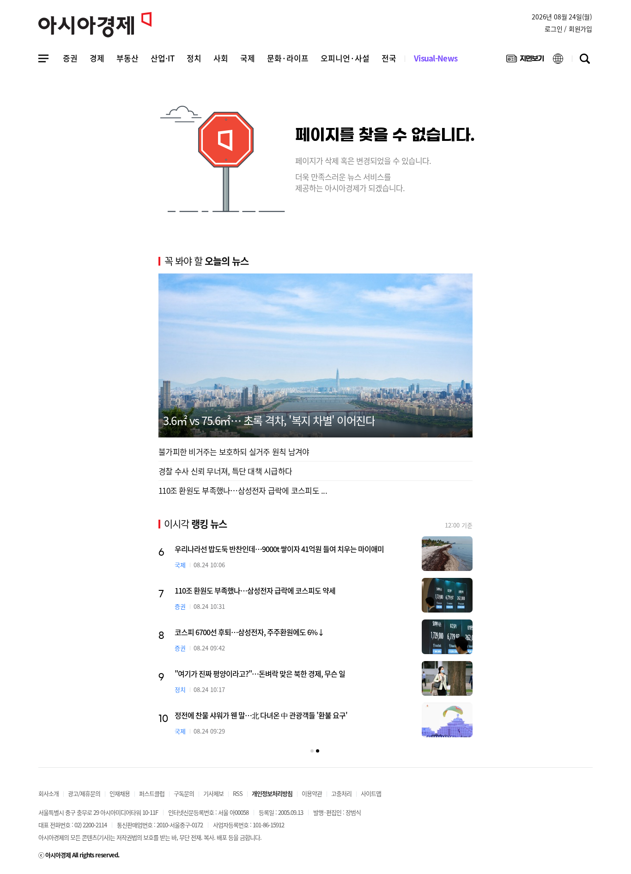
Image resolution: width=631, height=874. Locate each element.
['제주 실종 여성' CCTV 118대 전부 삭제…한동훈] (197, 636)
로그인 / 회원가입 (568, 28)
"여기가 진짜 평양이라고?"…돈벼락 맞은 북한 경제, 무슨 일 (331, 673)
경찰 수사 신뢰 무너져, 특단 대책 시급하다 (225, 471)
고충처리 (341, 793)
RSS (238, 793)
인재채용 (119, 793)
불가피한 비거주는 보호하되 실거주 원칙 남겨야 (233, 451)
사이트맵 (371, 793)
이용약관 (312, 793)
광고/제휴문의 (84, 793)
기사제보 (213, 793)
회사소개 (48, 793)
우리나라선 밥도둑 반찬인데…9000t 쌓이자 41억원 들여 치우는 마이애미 (350, 548)
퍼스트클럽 (151, 793)
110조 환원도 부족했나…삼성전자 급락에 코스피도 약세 (326, 590)
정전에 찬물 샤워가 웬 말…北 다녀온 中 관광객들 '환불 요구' (332, 715)
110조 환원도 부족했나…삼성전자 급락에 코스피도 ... (242, 490)
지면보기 (525, 60)
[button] (312, 751)
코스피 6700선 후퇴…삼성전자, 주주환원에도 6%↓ (320, 631)
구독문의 (184, 793)
